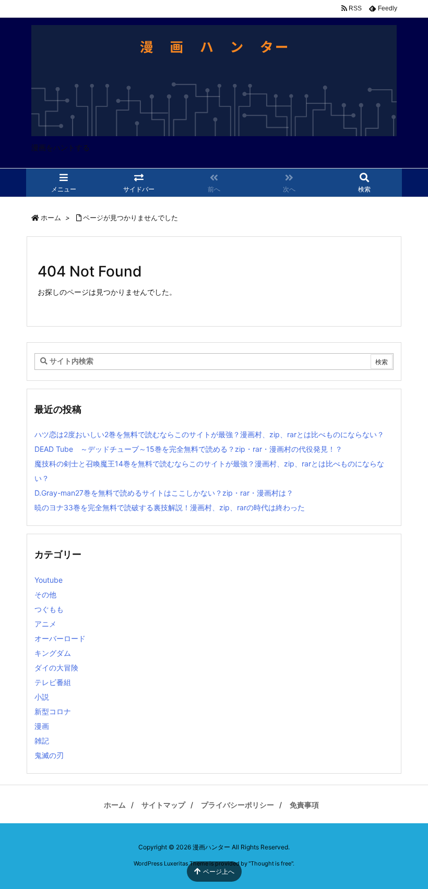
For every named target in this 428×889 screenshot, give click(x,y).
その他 (45, 594)
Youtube (48, 579)
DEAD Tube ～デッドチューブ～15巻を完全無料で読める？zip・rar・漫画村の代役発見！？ (188, 448)
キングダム (52, 652)
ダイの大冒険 (56, 667)
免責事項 (304, 804)
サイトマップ (163, 804)
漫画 (41, 726)
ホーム (51, 217)
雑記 (41, 740)
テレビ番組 (52, 682)
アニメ (45, 623)
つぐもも (49, 609)
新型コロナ (52, 711)
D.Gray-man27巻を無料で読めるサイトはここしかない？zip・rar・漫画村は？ (163, 492)
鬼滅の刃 (49, 755)
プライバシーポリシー (237, 804)
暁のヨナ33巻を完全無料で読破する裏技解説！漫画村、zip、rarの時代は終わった (169, 507)
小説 (41, 696)
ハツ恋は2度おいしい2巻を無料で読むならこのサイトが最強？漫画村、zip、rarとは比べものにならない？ (209, 434)
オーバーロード (60, 638)
